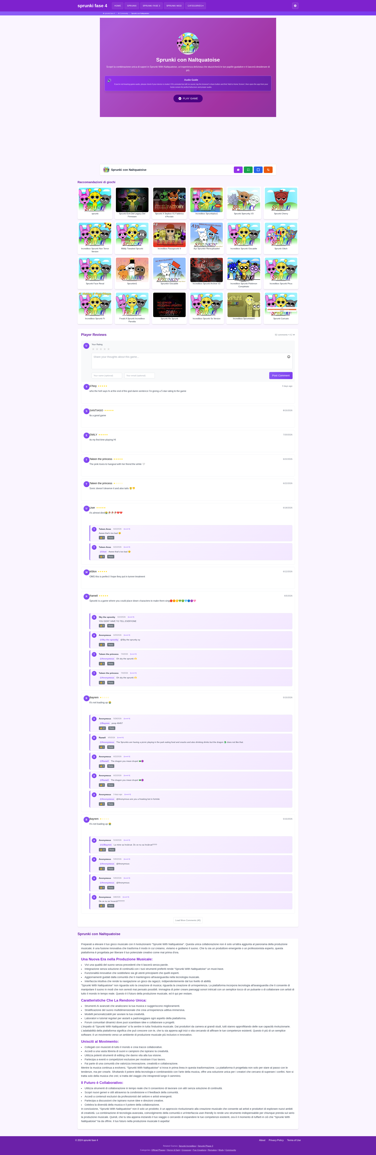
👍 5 (102, 626)
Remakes (212, 1150)
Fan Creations (199, 1150)
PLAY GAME (190, 98)
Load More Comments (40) (188, 920)
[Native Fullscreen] (248, 170)
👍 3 (102, 664)
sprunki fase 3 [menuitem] (151, 6)
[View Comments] (238, 170)
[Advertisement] (188, 140)
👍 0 (102, 785)
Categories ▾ (195, 6)
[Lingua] (295, 5)
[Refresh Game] (268, 170)
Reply (104, 398)
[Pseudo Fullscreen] (258, 170)
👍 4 (102, 557)
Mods (221, 1150)
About (262, 1140)
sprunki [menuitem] (132, 6)
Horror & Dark (173, 1150)
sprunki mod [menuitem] (174, 6)
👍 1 (102, 747)
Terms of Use (294, 1140)
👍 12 (102, 728)
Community (230, 1150)
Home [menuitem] (117, 6)
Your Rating (97, 344)
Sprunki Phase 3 (205, 1146)
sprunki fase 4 (92, 5)
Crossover (186, 1150)
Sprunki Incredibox (187, 1146)
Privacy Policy (276, 1140)
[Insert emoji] (288, 356)
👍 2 (102, 538)
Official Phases (158, 1150)
